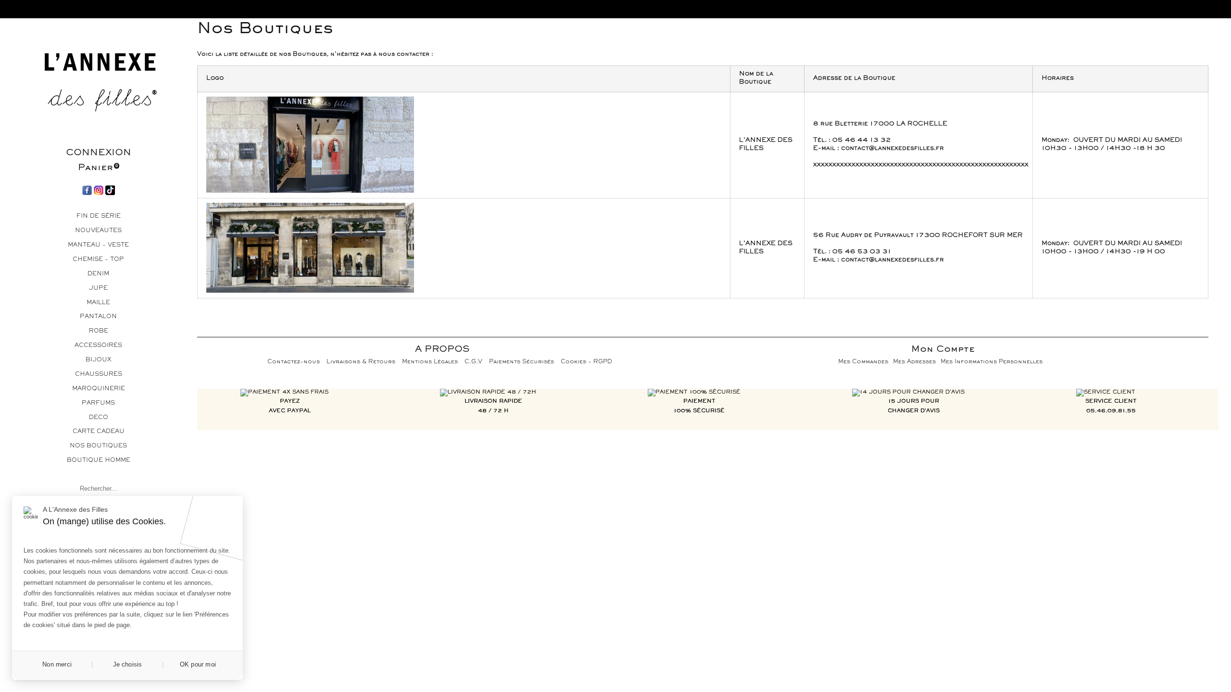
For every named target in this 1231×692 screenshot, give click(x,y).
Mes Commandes (863, 362)
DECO (98, 417)
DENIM (98, 274)
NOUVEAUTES (98, 231)
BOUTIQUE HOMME (98, 460)
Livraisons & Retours (361, 362)
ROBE (98, 331)
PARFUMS (98, 403)
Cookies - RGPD (586, 362)
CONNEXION (98, 153)
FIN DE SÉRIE (98, 216)
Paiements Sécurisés (521, 362)
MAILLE (98, 303)
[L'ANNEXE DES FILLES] (98, 85)
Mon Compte (943, 350)
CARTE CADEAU (99, 431)
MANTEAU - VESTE (98, 245)
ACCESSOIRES (98, 345)
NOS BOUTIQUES (98, 446)
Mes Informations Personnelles (992, 362)
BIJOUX (99, 360)
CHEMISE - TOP (98, 259)
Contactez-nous (293, 362)
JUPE (98, 288)
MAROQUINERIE (98, 389)
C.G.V (473, 362)
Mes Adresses (914, 362)
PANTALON (98, 317)
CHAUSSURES (98, 374)
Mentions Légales (430, 362)
